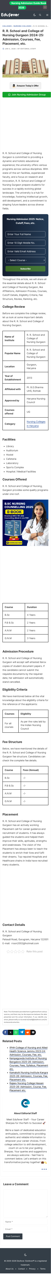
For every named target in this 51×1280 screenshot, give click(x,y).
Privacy (32, 1269)
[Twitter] (10, 1032)
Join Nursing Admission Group (29, 94)
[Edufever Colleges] (10, 15)
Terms (42, 1269)
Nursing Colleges (22, 26)
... (44, 1167)
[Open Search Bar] (40, 15)
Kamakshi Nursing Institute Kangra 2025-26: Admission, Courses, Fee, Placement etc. (29, 1076)
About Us (9, 1269)
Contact (21, 1269)
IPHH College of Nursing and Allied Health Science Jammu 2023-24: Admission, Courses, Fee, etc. (28, 1051)
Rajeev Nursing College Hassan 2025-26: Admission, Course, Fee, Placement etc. (28, 1087)
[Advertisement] (25, 124)
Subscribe (25, 268)
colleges (7, 26)
